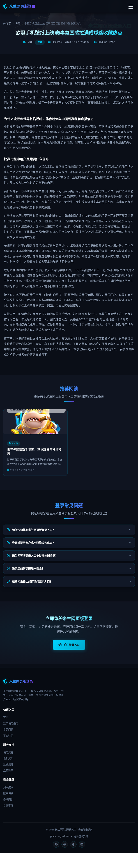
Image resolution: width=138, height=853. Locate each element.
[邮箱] (82, 844)
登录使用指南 (10, 723)
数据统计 (8, 764)
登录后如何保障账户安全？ (28, 568)
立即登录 (8, 770)
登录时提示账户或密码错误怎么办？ (33, 542)
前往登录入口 (71, 644)
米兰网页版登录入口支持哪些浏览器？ (35, 555)
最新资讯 (8, 758)
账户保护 (8, 793)
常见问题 (8, 729)
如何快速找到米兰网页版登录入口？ (33, 530)
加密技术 (8, 787)
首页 (8, 23)
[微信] (56, 844)
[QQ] (73, 844)
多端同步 (8, 799)
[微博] (64, 844)
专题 (17, 23)
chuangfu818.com (63, 836)
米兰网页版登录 (22, 6)
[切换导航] (131, 6)
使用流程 (8, 752)
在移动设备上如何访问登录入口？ (32, 581)
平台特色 (8, 735)
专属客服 (8, 805)
